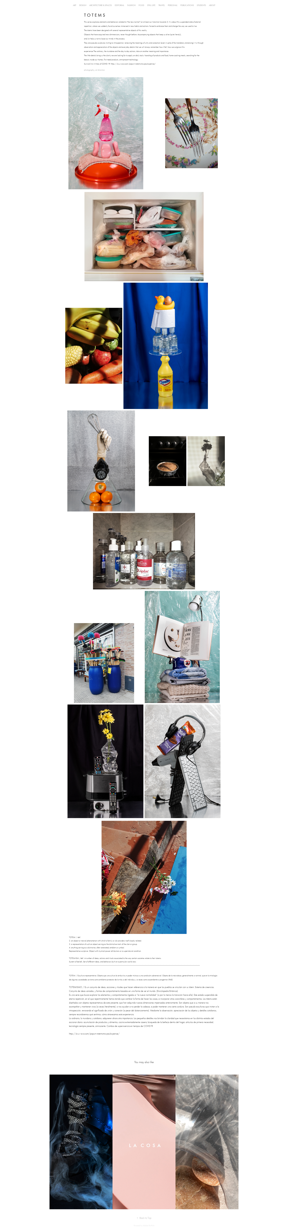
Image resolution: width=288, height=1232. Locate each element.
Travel (161, 5)
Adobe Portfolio (148, 1225)
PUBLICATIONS (187, 5)
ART (74, 5)
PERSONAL (172, 5)
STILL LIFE (151, 5)
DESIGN (82, 5)
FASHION (131, 5)
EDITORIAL (119, 5)
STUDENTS (201, 5)
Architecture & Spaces (100, 5)
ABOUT (212, 5)
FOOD (141, 5)
